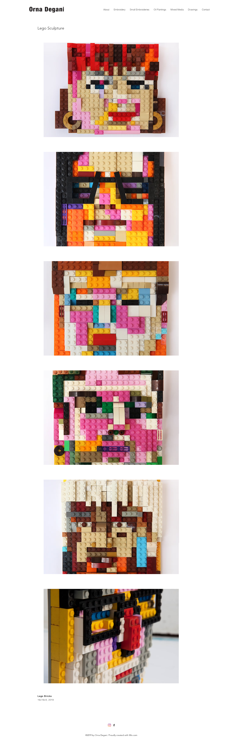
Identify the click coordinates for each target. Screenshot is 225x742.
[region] (111, 90)
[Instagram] (109, 725)
